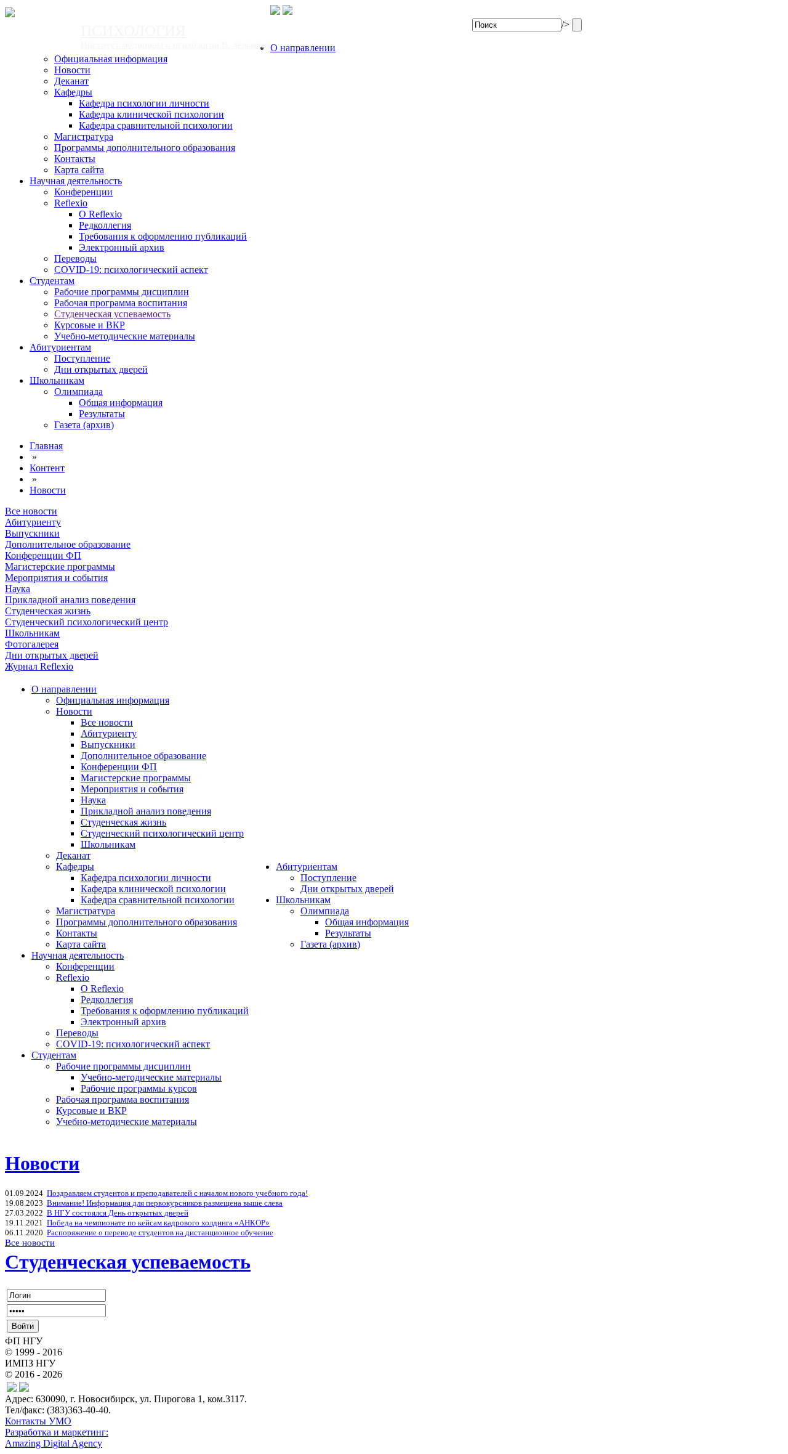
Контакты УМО (38, 1421)
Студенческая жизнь (123, 822)
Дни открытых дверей (101, 369)
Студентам (52, 280)
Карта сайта (79, 169)
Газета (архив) (84, 425)
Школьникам (57, 380)
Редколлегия (105, 225)
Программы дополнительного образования (144, 147)
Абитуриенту (109, 733)
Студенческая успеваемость (112, 314)
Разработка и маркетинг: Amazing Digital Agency (56, 1437)
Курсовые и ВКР (89, 325)
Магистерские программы (136, 778)
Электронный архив (121, 247)
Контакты (74, 158)
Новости (72, 70)
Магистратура (83, 136)
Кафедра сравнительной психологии (156, 125)
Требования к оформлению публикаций (163, 236)
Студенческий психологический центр (162, 833)
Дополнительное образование (143, 755)
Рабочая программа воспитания (120, 303)
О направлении (303, 48)
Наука (93, 800)
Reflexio (70, 203)
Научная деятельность (76, 181)
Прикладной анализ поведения (146, 811)
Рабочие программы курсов (139, 1088)
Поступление (82, 358)
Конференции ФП (119, 767)
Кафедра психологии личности (144, 103)
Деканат (71, 81)
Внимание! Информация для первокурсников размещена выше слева (165, 1203)
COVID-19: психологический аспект (131, 269)
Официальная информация (110, 59)
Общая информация (121, 402)
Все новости (107, 722)
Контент (47, 468)
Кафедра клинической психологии (151, 114)
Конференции (83, 192)
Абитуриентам (60, 347)
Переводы (75, 258)
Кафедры (73, 92)
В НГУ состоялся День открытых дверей (117, 1212)
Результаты (102, 413)
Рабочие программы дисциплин (121, 291)
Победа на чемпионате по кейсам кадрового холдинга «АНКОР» (158, 1222)
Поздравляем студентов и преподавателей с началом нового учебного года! (177, 1193)
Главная (46, 446)
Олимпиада (78, 391)
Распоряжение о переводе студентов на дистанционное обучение (160, 1232)
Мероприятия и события (132, 789)
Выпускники (108, 744)
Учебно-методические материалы (124, 336)
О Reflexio (100, 214)
